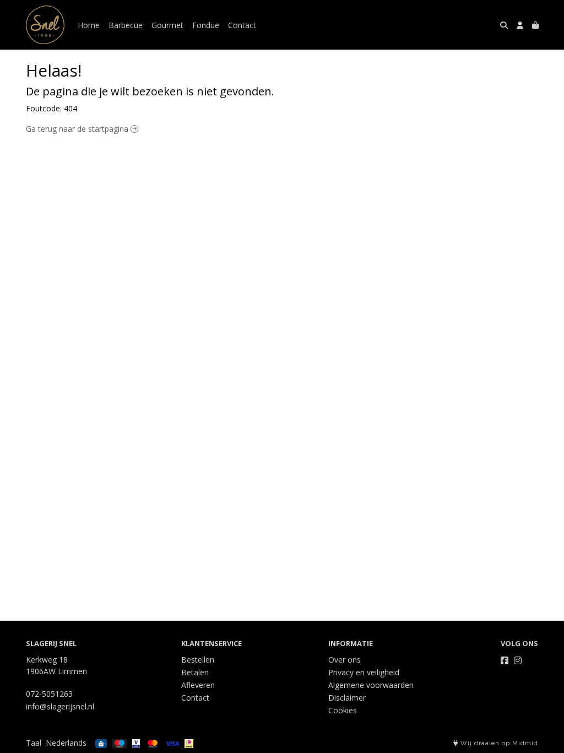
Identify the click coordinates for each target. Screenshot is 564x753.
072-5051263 (49, 694)
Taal (33, 743)
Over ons (344, 659)
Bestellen (197, 659)
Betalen (195, 672)
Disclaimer (347, 697)
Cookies (342, 710)
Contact (242, 25)
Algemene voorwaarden (371, 685)
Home (89, 25)
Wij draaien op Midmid (498, 743)
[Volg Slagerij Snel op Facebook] (504, 660)
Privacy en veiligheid (363, 672)
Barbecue (126, 25)
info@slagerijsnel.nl (60, 706)
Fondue (205, 25)
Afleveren (198, 685)
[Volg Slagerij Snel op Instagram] (518, 660)
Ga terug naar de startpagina (78, 128)
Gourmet (167, 25)
